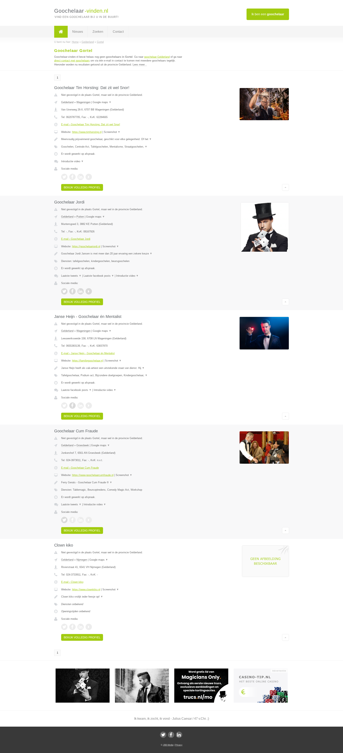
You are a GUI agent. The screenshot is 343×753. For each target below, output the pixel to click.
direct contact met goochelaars (72, 60)
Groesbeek (82, 445)
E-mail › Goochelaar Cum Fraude (80, 467)
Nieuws (77, 31)
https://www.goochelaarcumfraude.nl (93, 475)
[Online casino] (263, 670)
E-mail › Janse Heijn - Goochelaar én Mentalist (88, 353)
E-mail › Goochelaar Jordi (75, 238)
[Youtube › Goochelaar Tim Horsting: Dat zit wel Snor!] (89, 177)
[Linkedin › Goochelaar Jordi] (80, 291)
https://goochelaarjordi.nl (86, 246)
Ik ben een (267, 14)
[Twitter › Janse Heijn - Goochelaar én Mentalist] (64, 405)
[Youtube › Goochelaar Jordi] (89, 291)
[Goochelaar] (61, 32)
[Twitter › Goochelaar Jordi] (64, 291)
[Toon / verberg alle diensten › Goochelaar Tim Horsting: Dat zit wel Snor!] (122, 147)
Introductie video (72, 161)
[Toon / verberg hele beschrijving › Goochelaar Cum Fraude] (122, 482)
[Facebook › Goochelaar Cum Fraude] (72, 520)
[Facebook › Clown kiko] (72, 627)
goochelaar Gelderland (157, 56)
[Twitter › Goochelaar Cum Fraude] (64, 520)
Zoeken (97, 31)
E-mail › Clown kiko (72, 581)
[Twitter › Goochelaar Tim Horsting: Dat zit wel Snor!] (64, 177)
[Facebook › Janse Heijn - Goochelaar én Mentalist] (72, 405)
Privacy (178, 745)
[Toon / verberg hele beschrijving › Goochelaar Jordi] (122, 254)
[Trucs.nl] (204, 670)
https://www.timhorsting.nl (87, 131)
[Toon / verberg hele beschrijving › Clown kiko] (122, 597)
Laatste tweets (71, 275)
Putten (80, 216)
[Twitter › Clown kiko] (64, 627)
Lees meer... (140, 64)
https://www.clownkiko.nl (86, 589)
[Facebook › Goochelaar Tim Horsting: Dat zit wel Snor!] (72, 177)
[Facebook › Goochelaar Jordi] (72, 291)
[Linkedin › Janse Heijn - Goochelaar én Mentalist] (80, 405)
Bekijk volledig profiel (82, 187)
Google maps (102, 102)
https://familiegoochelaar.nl (87, 360)
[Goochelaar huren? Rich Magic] (144, 670)
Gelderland (67, 102)
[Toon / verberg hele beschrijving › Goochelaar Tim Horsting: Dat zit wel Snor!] (122, 139)
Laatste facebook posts (99, 275)
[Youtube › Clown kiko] (89, 627)
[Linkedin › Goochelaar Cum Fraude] (80, 520)
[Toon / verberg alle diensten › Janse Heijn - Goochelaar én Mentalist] (122, 375)
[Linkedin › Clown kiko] (80, 627)
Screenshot (112, 131)
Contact (118, 31)
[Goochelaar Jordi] (85, 670)
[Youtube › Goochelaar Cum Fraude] (89, 520)
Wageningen (83, 102)
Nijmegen (81, 559)
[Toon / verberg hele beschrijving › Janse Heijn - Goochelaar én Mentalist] (122, 368)
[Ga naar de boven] (285, 187)
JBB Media (168, 745)
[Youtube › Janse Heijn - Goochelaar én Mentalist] (89, 405)
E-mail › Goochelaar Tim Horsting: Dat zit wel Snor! (90, 124)
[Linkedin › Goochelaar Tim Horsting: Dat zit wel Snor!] (80, 177)
